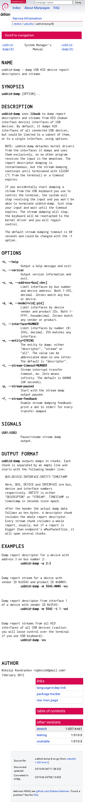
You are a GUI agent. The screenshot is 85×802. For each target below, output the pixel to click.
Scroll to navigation (19, 35)
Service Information (27, 18)
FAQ (56, 8)
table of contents (51, 711)
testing (42, 735)
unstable (43, 741)
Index (17, 8)
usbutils (28, 23)
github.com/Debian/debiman (53, 791)
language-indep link (51, 688)
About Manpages (37, 8)
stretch (18, 23)
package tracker (48, 694)
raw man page (47, 700)
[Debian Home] (5, 8)
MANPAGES (18, 1)
